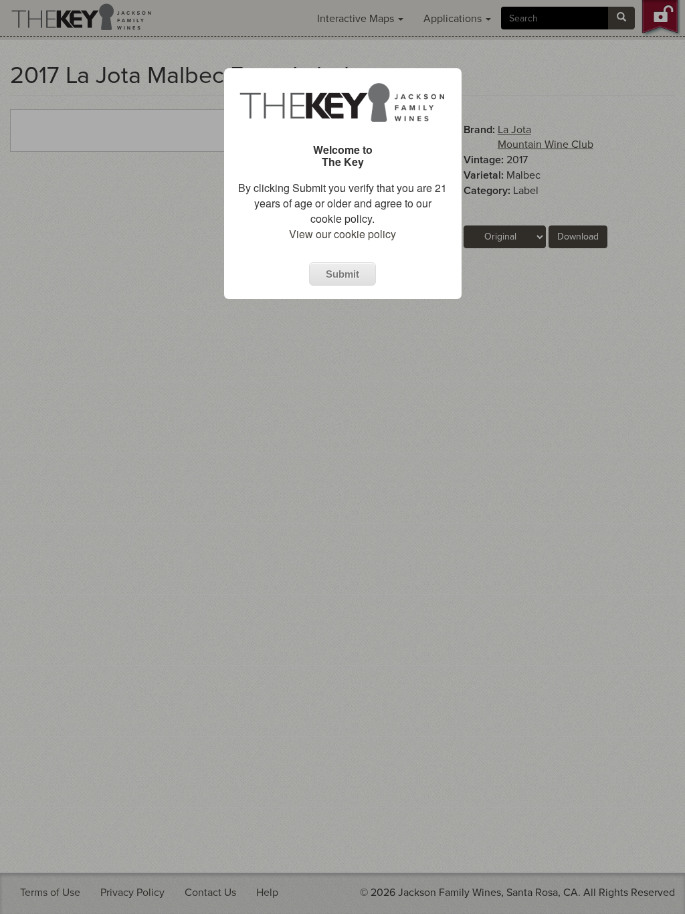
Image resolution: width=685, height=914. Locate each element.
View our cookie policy (342, 234)
